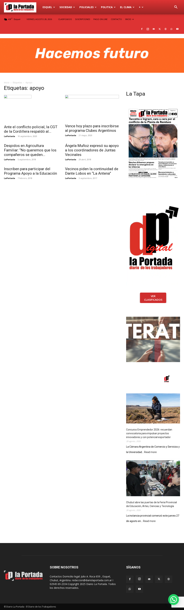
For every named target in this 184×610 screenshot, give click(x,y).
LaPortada (9, 136)
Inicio (6, 82)
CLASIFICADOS (65, 19)
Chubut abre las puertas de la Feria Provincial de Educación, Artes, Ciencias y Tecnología (151, 504)
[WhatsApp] (171, 29)
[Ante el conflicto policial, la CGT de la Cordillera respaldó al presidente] (31, 108)
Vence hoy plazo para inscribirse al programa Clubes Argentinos (92, 128)
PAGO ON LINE (100, 19)
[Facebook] (141, 29)
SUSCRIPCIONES (82, 19)
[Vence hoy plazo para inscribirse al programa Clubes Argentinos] (92, 108)
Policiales (86, 7)
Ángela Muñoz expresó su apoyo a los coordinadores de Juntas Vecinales (92, 150)
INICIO (128, 19)
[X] (159, 29)
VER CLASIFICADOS (153, 297)
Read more (150, 452)
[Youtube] (177, 29)
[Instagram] (147, 29)
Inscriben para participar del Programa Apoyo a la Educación (30, 171)
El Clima (126, 7)
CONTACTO (116, 19)
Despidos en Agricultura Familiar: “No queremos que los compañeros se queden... (30, 150)
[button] (175, 7)
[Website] (165, 29)
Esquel (47, 7)
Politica (107, 7)
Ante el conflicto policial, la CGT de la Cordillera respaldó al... (31, 129)
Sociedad (65, 7)
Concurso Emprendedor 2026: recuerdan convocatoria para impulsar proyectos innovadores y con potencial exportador (149, 433)
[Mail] (153, 29)
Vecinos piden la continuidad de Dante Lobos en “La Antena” (91, 171)
